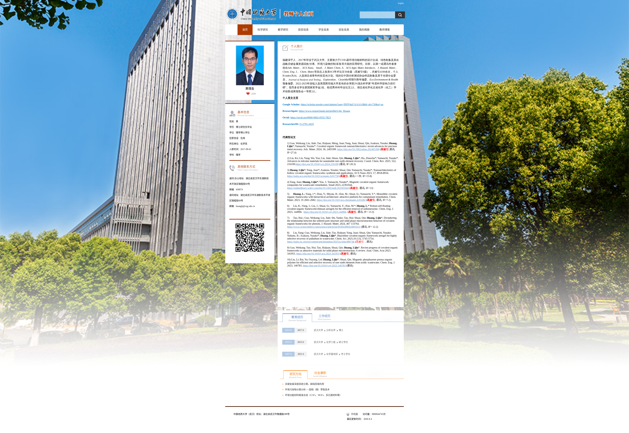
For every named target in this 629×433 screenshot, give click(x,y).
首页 (245, 29)
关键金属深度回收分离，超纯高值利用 (304, 384)
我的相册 (364, 29)
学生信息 (323, 29)
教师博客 (384, 29)
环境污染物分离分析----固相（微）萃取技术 (307, 389)
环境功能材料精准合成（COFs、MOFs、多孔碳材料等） (313, 395)
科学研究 (262, 29)
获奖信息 (303, 29)
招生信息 (344, 29)
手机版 (354, 414)
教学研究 (283, 29)
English (401, 3)
